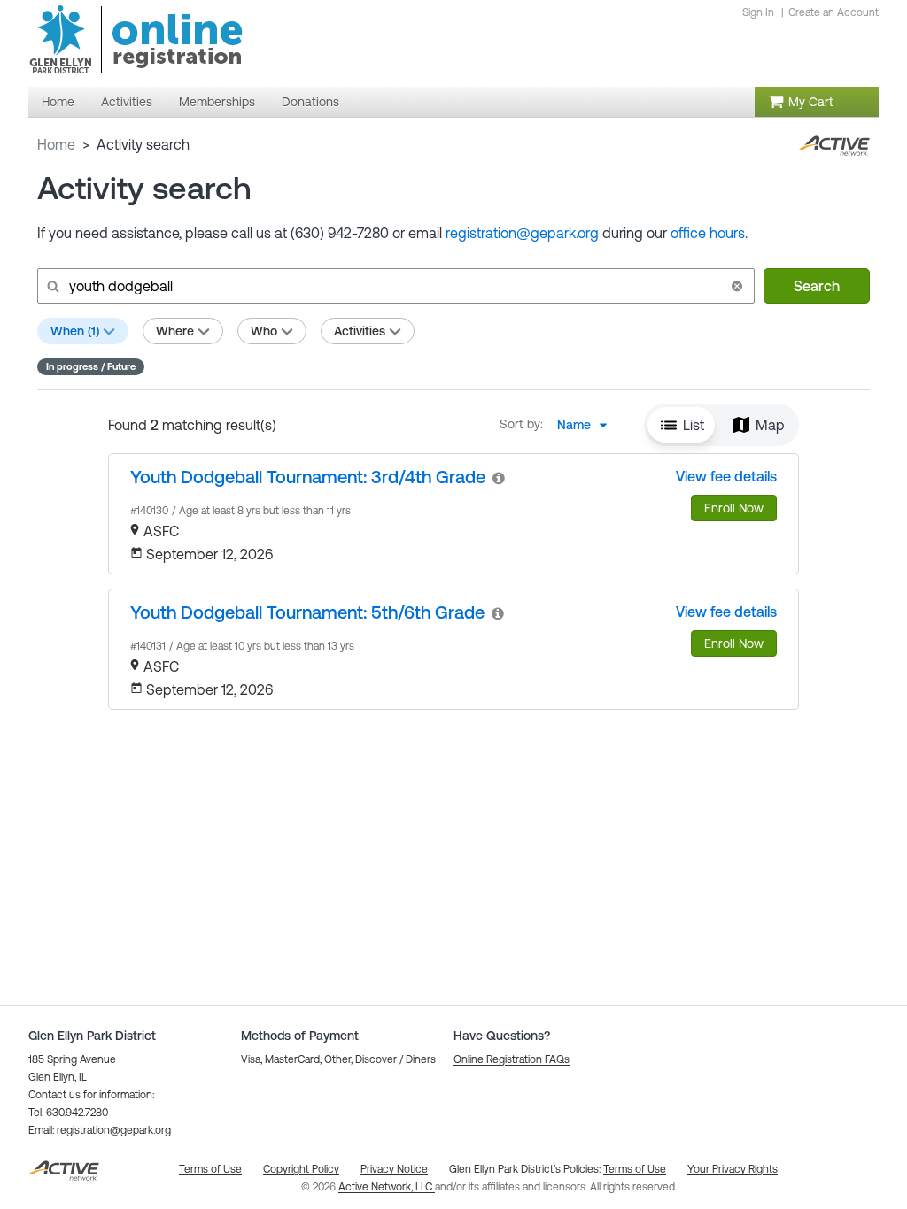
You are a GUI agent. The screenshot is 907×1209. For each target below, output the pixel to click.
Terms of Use (634, 1169)
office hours (708, 233)
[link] (307, 476)
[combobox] (587, 425)
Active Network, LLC (386, 1187)
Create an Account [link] (833, 12)
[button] (737, 286)
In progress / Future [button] (91, 366)
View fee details (726, 476)
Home (56, 144)
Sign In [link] (758, 12)
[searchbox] (394, 286)
